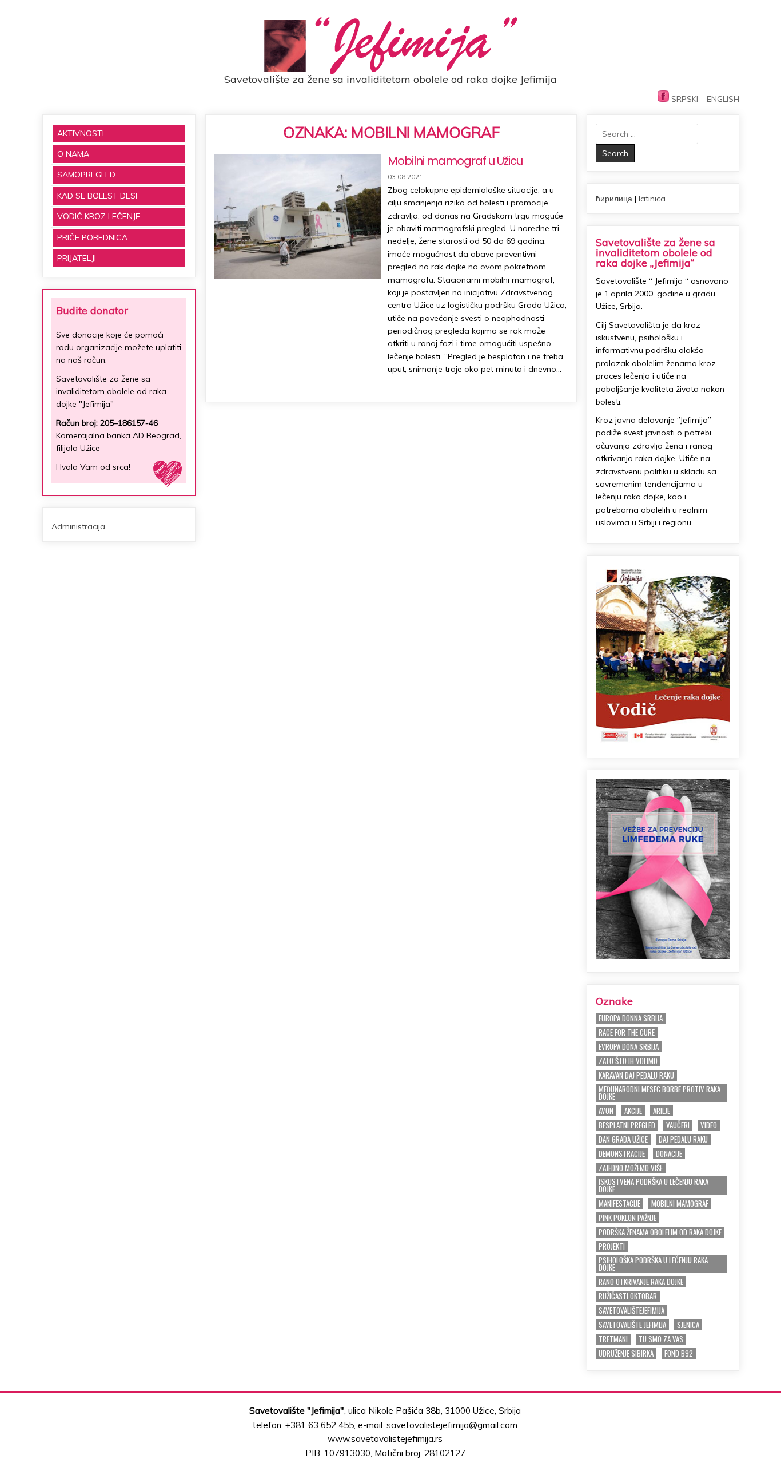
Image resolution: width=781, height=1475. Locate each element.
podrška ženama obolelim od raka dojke (660, 1232)
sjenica (688, 1324)
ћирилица (614, 198)
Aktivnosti (80, 133)
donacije (669, 1153)
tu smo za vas (661, 1339)
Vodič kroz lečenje (98, 216)
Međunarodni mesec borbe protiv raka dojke (659, 1093)
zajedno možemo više (631, 1168)
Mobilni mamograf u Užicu (455, 161)
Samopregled (86, 174)
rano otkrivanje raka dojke (641, 1281)
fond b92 (678, 1353)
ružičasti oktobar (628, 1296)
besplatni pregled (627, 1125)
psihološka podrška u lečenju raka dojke (653, 1264)
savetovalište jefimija (632, 1324)
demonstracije (622, 1153)
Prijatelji (76, 258)
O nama (73, 154)
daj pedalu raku (683, 1139)
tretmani (613, 1339)
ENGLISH (723, 99)
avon (606, 1110)
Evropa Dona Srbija (629, 1046)
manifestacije (619, 1203)
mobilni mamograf (679, 1203)
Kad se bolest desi (97, 196)
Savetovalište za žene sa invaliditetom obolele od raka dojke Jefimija (390, 79)
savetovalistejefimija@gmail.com (451, 1425)
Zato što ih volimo (628, 1061)
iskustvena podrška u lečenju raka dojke (653, 1185)
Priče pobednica (92, 237)
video (708, 1125)
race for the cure (627, 1032)
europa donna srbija (631, 1018)
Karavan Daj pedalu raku (636, 1075)
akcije (633, 1110)
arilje (661, 1110)
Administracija (78, 526)
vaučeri (678, 1125)
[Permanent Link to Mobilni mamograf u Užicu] (297, 216)
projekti (612, 1246)
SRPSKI (684, 99)
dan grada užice (623, 1139)
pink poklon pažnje (627, 1217)
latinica (652, 198)
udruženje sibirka (626, 1353)
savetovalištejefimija (631, 1310)
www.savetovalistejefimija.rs (385, 1438)
